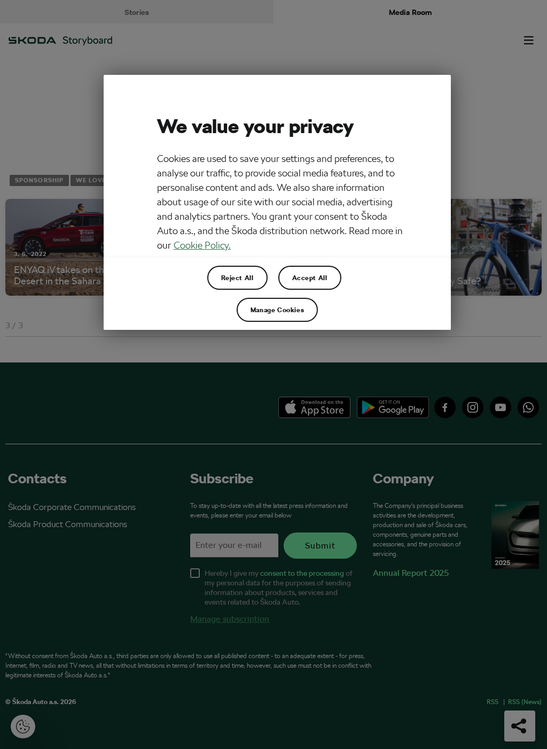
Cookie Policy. (202, 245)
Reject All (237, 277)
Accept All (309, 277)
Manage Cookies (277, 309)
